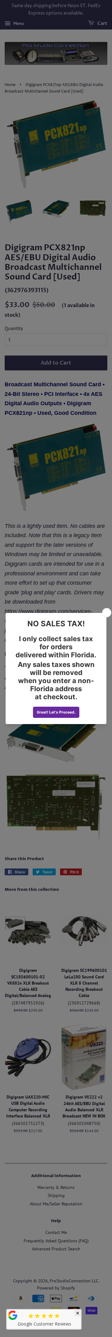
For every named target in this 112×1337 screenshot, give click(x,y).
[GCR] (12, 1315)
